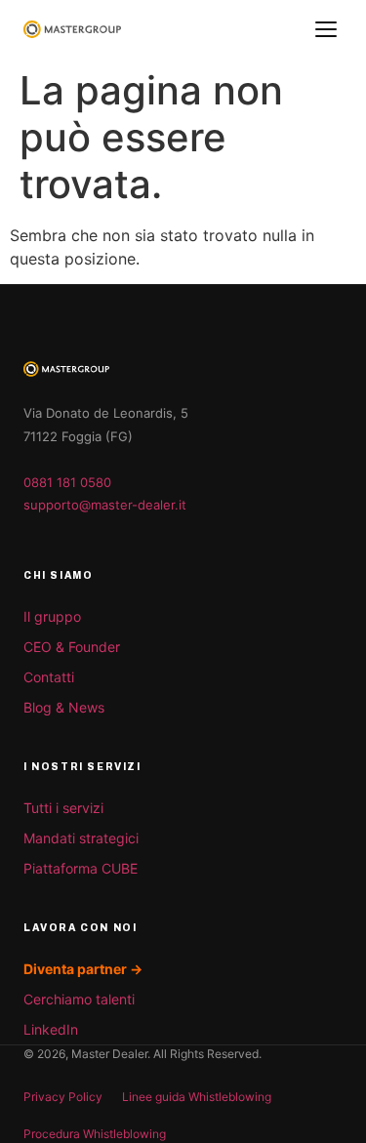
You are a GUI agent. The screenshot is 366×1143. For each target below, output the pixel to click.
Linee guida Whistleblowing (196, 1096)
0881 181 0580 (67, 482)
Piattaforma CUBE (80, 868)
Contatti (48, 677)
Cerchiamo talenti (79, 999)
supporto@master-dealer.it (104, 504)
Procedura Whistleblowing (94, 1133)
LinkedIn (50, 1029)
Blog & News (63, 707)
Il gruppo (52, 616)
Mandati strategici (81, 838)
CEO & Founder (71, 646)
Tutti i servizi (63, 807)
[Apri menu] (326, 29)
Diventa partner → (82, 968)
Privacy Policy (62, 1096)
